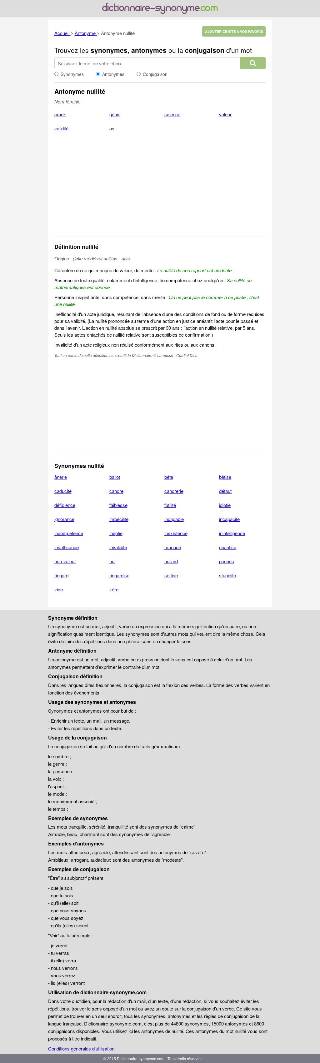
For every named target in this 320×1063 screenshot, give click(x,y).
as (111, 128)
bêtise (225, 477)
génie (114, 114)
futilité (170, 505)
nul (112, 561)
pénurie (226, 561)
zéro (113, 589)
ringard (61, 575)
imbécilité (118, 519)
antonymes (149, 50)
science (172, 114)
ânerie (60, 477)
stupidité (227, 575)
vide (58, 589)
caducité (63, 491)
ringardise (119, 575)
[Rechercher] (253, 63)
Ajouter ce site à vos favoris (234, 31)
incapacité (229, 519)
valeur (225, 114)
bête (168, 477)
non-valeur (65, 561)
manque (172, 547)
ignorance (64, 519)
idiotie (225, 505)
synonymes (109, 50)
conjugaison (204, 50)
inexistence (176, 533)
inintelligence (232, 533)
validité (61, 128)
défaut (225, 491)
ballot (114, 477)
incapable (174, 519)
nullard (171, 561)
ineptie (115, 533)
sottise (171, 575)
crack (60, 114)
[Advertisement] (160, 188)
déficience (64, 505)
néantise (227, 547)
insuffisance (66, 547)
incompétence (68, 533)
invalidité (118, 547)
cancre (116, 491)
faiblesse (118, 505)
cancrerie (173, 491)
